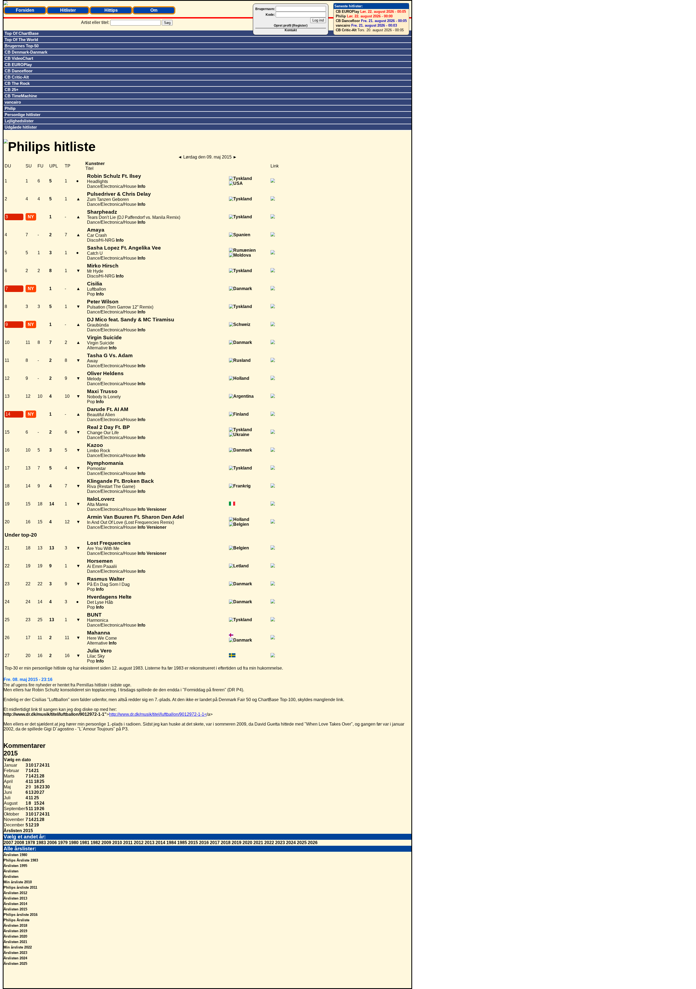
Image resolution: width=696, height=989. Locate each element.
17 (36, 765)
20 (36, 792)
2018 (226, 842)
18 (36, 781)
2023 (280, 842)
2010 (117, 842)
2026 (313, 842)
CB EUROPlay (347, 12)
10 (31, 765)
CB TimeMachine (21, 96)
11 (31, 781)
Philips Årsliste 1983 (21, 860)
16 (36, 787)
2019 (236, 842)
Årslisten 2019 (15, 931)
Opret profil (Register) (290, 25)
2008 (19, 842)
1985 (182, 842)
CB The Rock (17, 83)
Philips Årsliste (16, 920)
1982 (95, 842)
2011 (128, 842)
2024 (291, 842)
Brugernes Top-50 (22, 45)
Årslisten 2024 (15, 958)
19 (36, 808)
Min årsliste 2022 (18, 947)
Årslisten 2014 (15, 904)
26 (41, 808)
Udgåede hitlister (21, 127)
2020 (247, 842)
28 (41, 776)
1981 (84, 842)
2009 (106, 842)
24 (41, 765)
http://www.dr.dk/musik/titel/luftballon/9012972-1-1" (55, 714)
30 (47, 787)
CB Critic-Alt (346, 30)
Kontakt (291, 30)
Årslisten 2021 (15, 942)
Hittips (111, 10)
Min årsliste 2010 (18, 882)
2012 (139, 842)
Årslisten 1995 (15, 866)
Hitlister (68, 10)
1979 (63, 842)
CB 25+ (11, 89)
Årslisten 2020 (15, 936)
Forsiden (25, 10)
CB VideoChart (19, 58)
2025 (302, 842)
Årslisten (11, 871)
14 (31, 770)
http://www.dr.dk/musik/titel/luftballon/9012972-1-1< (158, 714)
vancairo (343, 25)
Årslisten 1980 (15, 855)
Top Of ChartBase (22, 33)
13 (31, 792)
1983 (41, 842)
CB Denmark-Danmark (26, 52)
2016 (204, 842)
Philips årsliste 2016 (21, 915)
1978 (30, 842)
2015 (193, 842)
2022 (269, 842)
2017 (215, 842)
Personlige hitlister (23, 114)
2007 (8, 842)
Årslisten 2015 (18, 830)
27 (41, 792)
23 (41, 787)
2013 (149, 842)
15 (36, 803)
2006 (52, 842)
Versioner (156, 509)
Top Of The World (21, 39)
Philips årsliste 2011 (20, 887)
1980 (74, 842)
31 (47, 765)
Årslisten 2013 (15, 898)
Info (141, 186)
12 (31, 825)
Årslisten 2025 (15, 964)
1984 (171, 842)
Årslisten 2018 (15, 925)
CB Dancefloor (348, 21)
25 (41, 781)
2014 (160, 842)
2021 (258, 842)
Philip (341, 16)
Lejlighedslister (19, 121)
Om (153, 10)
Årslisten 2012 (15, 893)
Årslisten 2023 (15, 953)
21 (36, 770)
